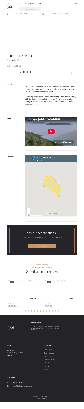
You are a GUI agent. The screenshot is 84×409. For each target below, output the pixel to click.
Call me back (42, 246)
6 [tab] (41, 311)
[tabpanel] (23, 293)
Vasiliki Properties (49, 360)
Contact (46, 369)
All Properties (48, 350)
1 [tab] (26, 311)
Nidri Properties (48, 356)
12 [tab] (59, 311)
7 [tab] (44, 311)
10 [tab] (53, 311)
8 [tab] (47, 311)
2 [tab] (29, 311)
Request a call (30, 9)
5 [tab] (38, 311)
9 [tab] (50, 311)
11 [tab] (56, 311)
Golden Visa (47, 363)
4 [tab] (35, 311)
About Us (46, 366)
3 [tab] (32, 311)
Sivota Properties (49, 353)
